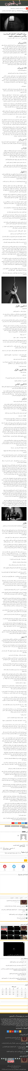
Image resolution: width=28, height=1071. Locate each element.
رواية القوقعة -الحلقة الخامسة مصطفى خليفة (19, 845)
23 (21, 994)
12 (9, 991)
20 (6, 992)
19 (9, 992)
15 (25, 992)
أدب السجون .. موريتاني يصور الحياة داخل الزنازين (9, 848)
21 (2, 992)
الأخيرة (25, 897)
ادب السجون (23, 826)
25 (13, 994)
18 (13, 992)
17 (17, 992)
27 (6, 994)
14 (2, 991)
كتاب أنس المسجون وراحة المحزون (13, 900)
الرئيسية (25, 10)
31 (17, 996)
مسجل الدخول (12, 853)
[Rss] (20, 1031)
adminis (24, 38)
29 (25, 996)
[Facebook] (18, 1031)
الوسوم (12, 897)
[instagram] (8, 1031)
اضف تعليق (23, 39)
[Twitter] (15, 1031)
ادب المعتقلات (8, 826)
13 (6, 991)
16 (21, 992)
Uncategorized (20, 10)
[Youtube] (13, 1031)
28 (2, 994)
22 (25, 994)
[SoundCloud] (10, 1031)
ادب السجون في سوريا (15, 826)
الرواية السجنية (25, 827)
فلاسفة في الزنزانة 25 (21, 918)
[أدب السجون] (14, 3)
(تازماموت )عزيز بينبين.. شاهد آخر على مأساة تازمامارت (15, 906)
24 (17, 994)
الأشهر (21, 897)
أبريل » (25, 997)
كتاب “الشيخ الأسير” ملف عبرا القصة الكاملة (17, 914)
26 (9, 994)
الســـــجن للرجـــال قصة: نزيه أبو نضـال (18, 8)
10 (17, 991)
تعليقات (16, 897)
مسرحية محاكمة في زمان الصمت (15, 955)
